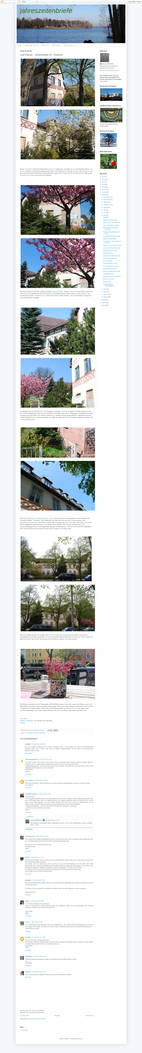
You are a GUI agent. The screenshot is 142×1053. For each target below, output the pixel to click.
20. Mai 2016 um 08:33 (45, 759)
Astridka (28, 937)
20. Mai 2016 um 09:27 (44, 794)
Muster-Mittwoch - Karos (110, 263)
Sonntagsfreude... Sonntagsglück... (109, 285)
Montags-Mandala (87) (110, 269)
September (106, 205)
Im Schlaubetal (107, 261)
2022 (103, 179)
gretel (27, 857)
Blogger (80, 1039)
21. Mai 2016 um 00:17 (40, 956)
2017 (103, 192)
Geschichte (64, 411)
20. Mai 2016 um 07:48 (38, 744)
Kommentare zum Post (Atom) (36, 1019)
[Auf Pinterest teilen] (57, 730)
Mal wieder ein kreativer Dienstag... (110, 228)
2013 (103, 305)
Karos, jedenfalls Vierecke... (111, 225)
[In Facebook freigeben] (55, 730)
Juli (104, 210)
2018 (103, 189)
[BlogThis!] (51, 730)
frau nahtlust (29, 780)
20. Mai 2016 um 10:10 (52, 820)
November (106, 199)
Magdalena (28, 956)
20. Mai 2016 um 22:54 (36, 922)
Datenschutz (68, 45)
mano (27, 922)
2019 (103, 187)
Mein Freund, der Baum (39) (111, 222)
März (105, 291)
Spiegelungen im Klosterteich (112, 276)
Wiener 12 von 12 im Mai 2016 (112, 245)
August (105, 207)
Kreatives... (106, 217)
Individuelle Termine (32, 45)
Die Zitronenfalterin (31, 759)
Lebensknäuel (29, 836)
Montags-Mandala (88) (110, 250)
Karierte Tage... (107, 281)
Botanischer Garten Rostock (111, 256)
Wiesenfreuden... (108, 253)
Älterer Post (89, 1015)
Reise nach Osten (108, 279)
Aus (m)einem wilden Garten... (112, 248)
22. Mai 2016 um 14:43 (39, 972)
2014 (103, 302)
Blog (19, 45)
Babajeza (28, 972)
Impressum (56, 45)
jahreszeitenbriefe (46, 10)
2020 (103, 184)
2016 (103, 195)
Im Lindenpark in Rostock (110, 266)
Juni (104, 212)
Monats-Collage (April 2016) (111, 271)
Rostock (36, 732)
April (104, 289)
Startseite (57, 1015)
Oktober (105, 202)
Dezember (106, 197)
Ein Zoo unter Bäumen (110, 258)
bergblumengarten (31, 794)
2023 (103, 176)
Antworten (28, 753)
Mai (104, 215)
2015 (103, 300)
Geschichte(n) (29, 732)
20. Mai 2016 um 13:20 (38, 880)
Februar (105, 294)
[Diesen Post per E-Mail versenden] (49, 730)
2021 (103, 182)
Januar (105, 297)
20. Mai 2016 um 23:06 (38, 937)
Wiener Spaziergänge (109, 238)
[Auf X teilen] (53, 730)
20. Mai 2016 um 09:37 (42, 836)
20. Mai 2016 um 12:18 (36, 857)
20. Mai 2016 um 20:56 (37, 901)
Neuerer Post (25, 1015)
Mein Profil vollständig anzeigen (109, 70)
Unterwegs (42, 732)
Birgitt (27, 901)
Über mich (45, 45)
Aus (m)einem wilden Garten (111, 236)
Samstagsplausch (108, 274)
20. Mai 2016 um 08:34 (41, 780)
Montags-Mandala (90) (110, 220)
